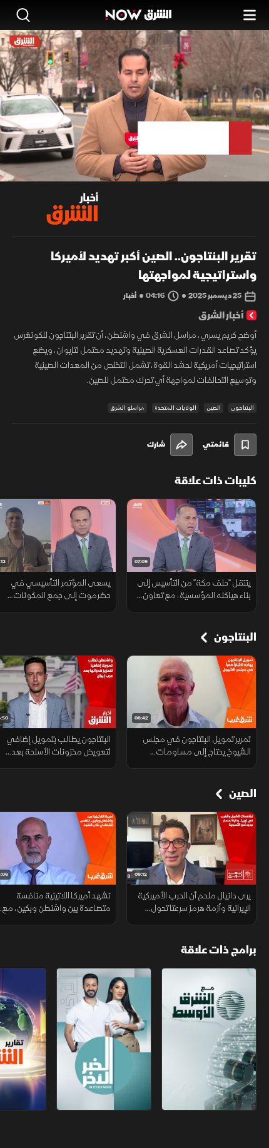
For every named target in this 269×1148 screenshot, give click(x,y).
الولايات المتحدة (175, 408)
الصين (213, 408)
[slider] (134, 171)
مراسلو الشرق (127, 408)
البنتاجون (242, 408)
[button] (63, 158)
